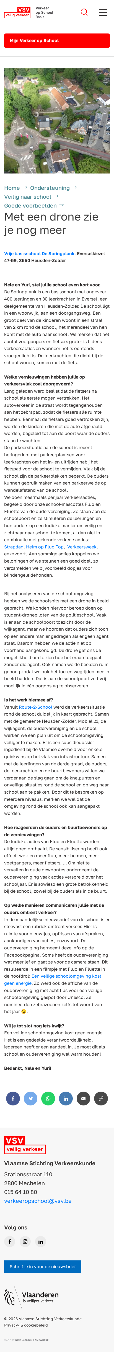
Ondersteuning (50, 187)
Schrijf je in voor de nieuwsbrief (43, 1266)
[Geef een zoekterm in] (84, 12)
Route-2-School (35, 707)
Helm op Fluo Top (45, 547)
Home (12, 187)
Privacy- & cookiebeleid (26, 1325)
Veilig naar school (27, 196)
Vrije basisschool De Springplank (39, 253)
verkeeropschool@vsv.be (38, 1200)
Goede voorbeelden (30, 205)
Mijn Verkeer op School (34, 40)
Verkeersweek (82, 547)
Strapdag (14, 547)
